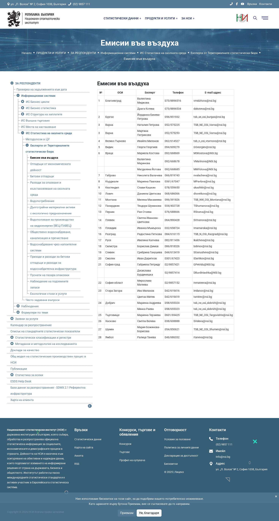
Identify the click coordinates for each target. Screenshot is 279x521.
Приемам (126, 513)
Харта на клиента (22, 400)
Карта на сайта (83, 447)
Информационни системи (118, 53)
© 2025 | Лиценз (174, 471)
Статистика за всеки (29, 375)
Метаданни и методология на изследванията (46, 344)
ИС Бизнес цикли (37, 102)
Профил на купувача (132, 460)
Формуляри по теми (34, 312)
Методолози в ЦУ (38, 139)
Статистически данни (87, 439)
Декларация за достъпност (181, 455)
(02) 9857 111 (81, 4)
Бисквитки (171, 463)
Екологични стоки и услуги (48, 293)
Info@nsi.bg (223, 456)
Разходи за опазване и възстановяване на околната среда (50, 188)
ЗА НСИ (187, 18)
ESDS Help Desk (20, 381)
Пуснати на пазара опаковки (49, 275)
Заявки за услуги (26, 319)
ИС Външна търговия (35, 120)
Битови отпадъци (42, 176)
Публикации (18, 369)
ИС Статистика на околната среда (163, 53)
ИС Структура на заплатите (44, 114)
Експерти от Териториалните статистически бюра (224, 53)
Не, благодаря (149, 513)
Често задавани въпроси (43, 300)
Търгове (124, 452)
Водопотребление (42, 201)
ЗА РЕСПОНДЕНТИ (83, 53)
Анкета (78, 455)
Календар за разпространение (31, 325)
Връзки (252, 4)
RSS (76, 463)
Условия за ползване (177, 439)
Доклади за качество (24, 350)
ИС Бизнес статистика (41, 108)
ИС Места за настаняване (38, 127)
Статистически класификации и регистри (43, 337)
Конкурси (125, 443)
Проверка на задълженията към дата (42, 89)
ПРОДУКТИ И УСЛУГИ (160, 18)
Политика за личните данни (181, 447)
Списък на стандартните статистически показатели (45, 331)
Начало (27, 53)
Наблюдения (30, 306)
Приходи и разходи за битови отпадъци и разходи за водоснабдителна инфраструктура (53, 263)
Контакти (265, 4)
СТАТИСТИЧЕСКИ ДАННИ (121, 18)
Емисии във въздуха (44, 157)
